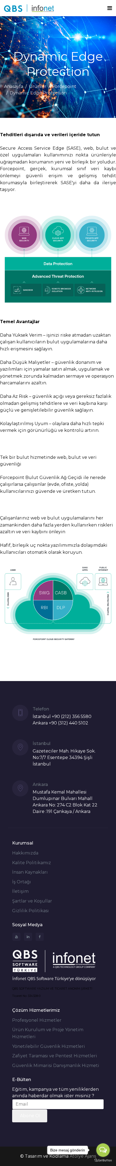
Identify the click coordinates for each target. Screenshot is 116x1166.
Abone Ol (29, 1115)
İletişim (20, 891)
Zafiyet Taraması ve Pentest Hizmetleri (54, 1055)
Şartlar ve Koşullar (32, 901)
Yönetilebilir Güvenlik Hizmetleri (48, 1046)
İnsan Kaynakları (30, 872)
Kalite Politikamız (31, 862)
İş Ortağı (21, 881)
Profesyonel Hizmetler (37, 1020)
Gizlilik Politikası (30, 910)
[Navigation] (109, 8)
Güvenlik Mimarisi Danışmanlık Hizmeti (55, 1065)
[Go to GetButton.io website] (103, 1160)
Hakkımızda (25, 853)
